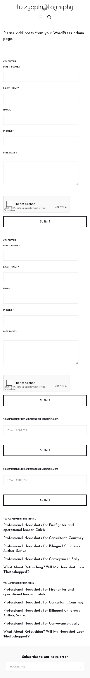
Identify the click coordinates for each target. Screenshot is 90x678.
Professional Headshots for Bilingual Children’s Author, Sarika (41, 549)
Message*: (10, 152)
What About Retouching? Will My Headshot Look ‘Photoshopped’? (43, 570)
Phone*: (8, 131)
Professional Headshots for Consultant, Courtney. (43, 538)
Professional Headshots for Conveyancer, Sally (41, 559)
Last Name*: (11, 88)
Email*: (7, 110)
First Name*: (11, 67)
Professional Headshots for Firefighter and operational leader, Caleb (38, 527)
